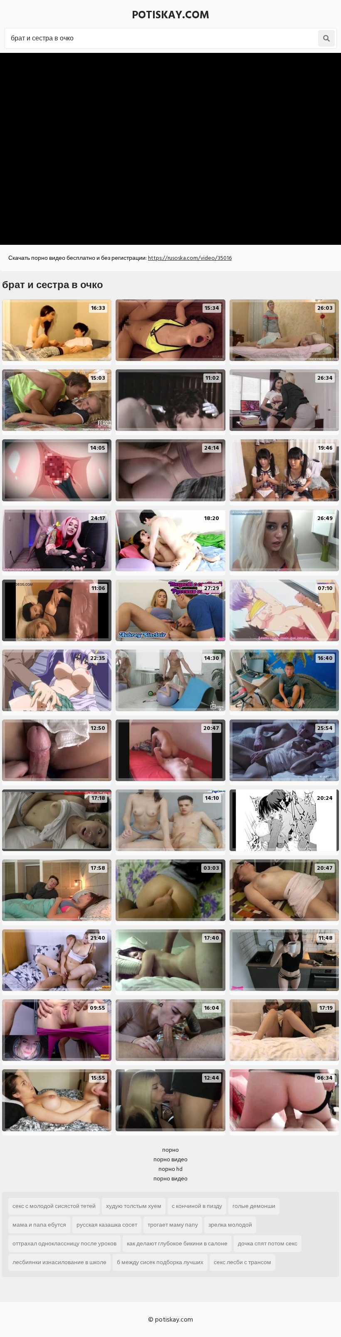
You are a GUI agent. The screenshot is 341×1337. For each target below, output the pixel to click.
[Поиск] (326, 38)
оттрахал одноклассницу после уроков (64, 1243)
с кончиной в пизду (197, 1206)
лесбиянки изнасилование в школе (59, 1262)
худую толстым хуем (133, 1206)
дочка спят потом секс (267, 1243)
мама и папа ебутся (39, 1225)
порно (170, 1150)
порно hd (170, 1169)
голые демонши (253, 1206)
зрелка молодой (230, 1225)
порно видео (170, 1159)
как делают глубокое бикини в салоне (177, 1243)
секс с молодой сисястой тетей (54, 1206)
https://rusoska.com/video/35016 (190, 258)
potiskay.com (170, 15)
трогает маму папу (173, 1225)
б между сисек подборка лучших (160, 1262)
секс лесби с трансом (242, 1262)
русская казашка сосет (107, 1225)
